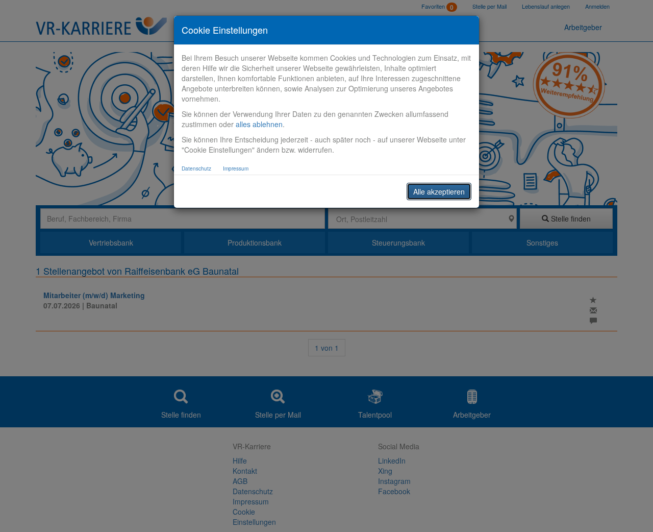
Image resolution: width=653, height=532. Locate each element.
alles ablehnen (259, 124)
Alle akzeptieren (439, 191)
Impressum (235, 168)
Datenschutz (196, 168)
